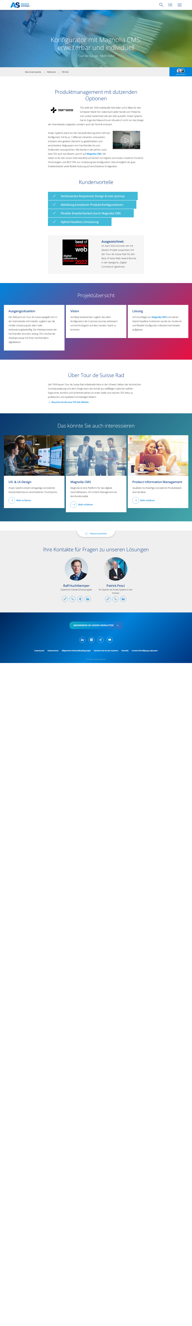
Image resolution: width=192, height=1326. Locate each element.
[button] (126, 140)
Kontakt (125, 651)
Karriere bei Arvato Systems (106, 651)
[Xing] (101, 640)
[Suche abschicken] (161, 5)
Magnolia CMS (159, 317)
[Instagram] (91, 640)
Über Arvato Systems (33, 72)
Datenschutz (53, 651)
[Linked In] (82, 640)
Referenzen (51, 72)
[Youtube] (110, 640)
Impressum (39, 651)
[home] (19, 5)
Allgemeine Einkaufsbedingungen (76, 651)
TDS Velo (65, 72)
